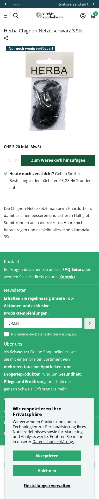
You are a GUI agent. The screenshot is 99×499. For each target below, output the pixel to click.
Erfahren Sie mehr (50, 389)
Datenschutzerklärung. (53, 441)
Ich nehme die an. (44, 334)
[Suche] (15, 15)
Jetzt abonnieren (89, 323)
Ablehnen (47, 470)
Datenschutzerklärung (53, 334)
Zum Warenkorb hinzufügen (58, 160)
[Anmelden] (83, 15)
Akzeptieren (47, 455)
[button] (5, 4)
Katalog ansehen (6, 15)
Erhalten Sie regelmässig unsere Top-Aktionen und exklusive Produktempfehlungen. (39, 306)
